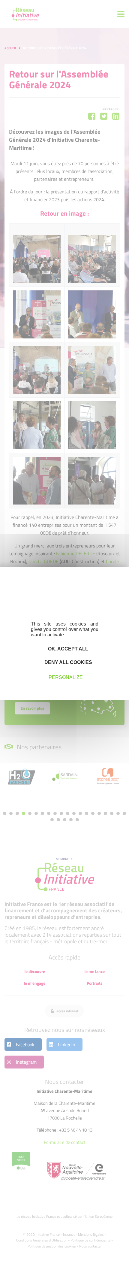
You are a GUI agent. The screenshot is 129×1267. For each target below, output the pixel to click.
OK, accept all (67, 648)
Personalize (66, 677)
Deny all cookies (67, 662)
